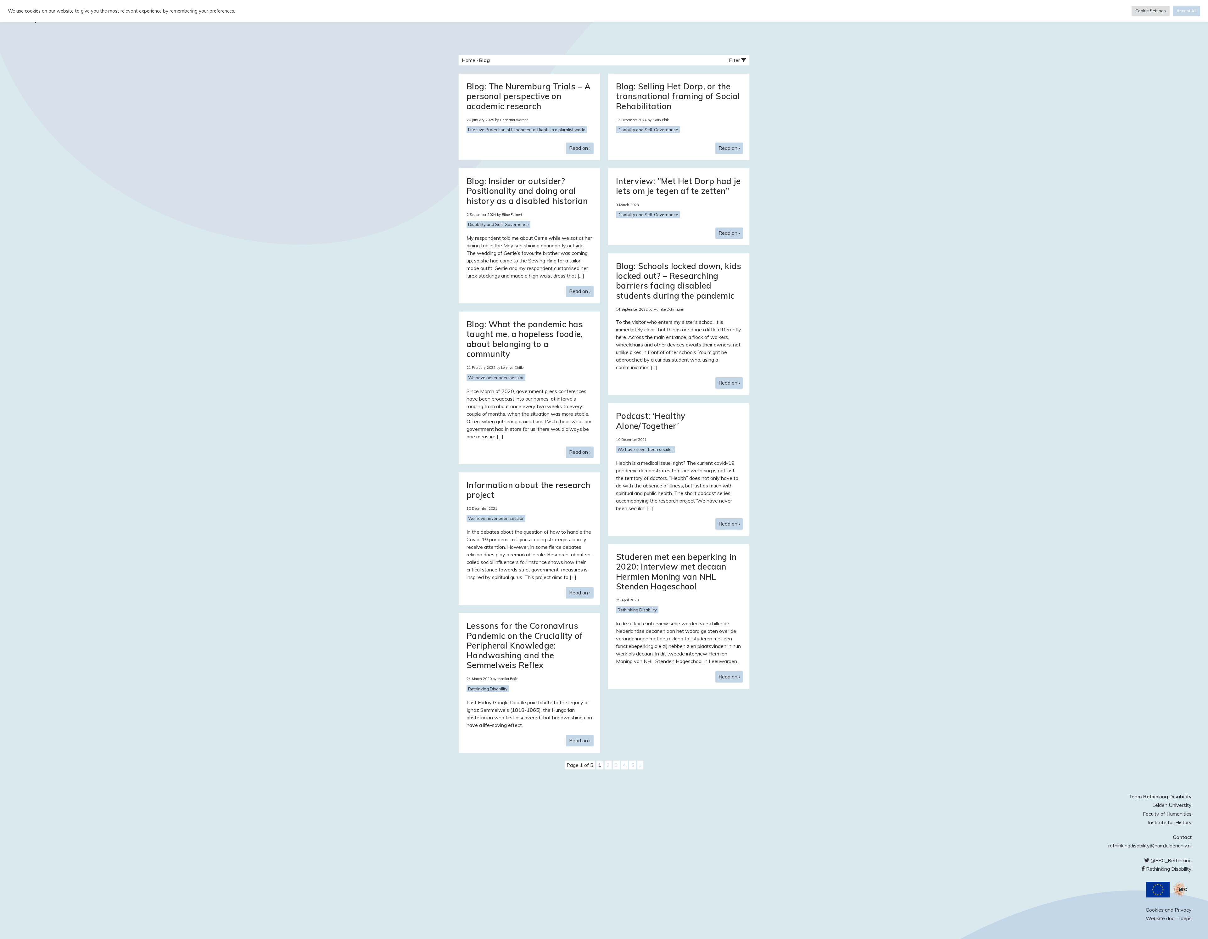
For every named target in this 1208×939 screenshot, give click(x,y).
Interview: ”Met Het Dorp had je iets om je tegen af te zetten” (678, 186)
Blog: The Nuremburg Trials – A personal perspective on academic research (528, 96)
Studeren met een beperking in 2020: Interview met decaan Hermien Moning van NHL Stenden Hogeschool (676, 572)
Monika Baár (507, 679)
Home (468, 60)
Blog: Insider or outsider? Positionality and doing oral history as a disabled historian (527, 191)
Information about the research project (528, 490)
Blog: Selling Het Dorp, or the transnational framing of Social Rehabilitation (678, 96)
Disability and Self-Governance (648, 129)
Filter (735, 60)
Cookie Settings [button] (1150, 10)
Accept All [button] (1186, 10)
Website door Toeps (1169, 918)
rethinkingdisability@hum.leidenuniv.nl (1150, 845)
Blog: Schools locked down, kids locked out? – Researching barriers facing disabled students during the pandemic (678, 281)
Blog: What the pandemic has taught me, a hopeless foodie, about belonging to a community (525, 339)
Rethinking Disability (637, 609)
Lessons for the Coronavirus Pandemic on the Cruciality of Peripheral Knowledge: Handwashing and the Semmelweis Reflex (525, 645)
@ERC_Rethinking (1170, 860)
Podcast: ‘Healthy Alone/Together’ (650, 421)
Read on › (579, 148)
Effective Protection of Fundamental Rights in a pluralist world (526, 129)
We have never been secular (496, 377)
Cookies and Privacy (1169, 910)
